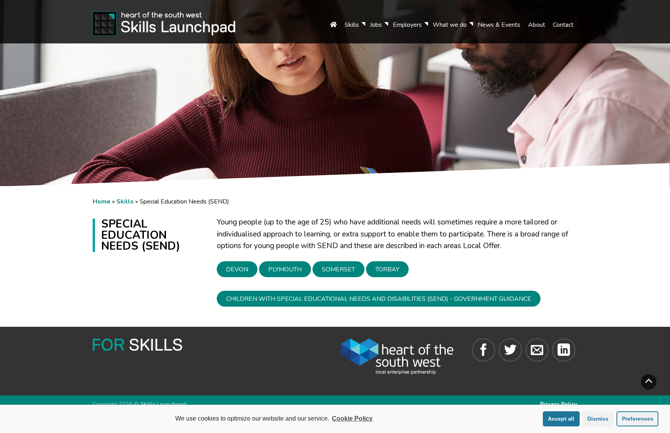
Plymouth (285, 269)
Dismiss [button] (597, 419)
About (536, 25)
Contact (563, 25)
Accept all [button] (561, 419)
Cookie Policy (352, 418)
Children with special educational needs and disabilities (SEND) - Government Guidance (378, 299)
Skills (352, 25)
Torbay (387, 269)
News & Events (499, 25)
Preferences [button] (637, 419)
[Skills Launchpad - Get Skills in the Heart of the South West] (174, 22)
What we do (450, 25)
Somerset (338, 269)
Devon (237, 269)
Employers (407, 25)
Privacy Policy (558, 404)
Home (102, 201)
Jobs (376, 25)
